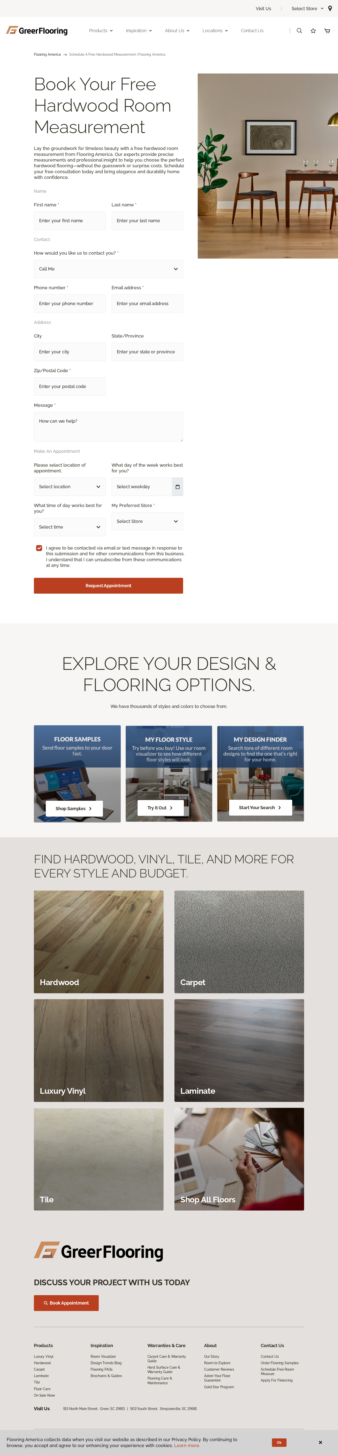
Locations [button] (212, 30)
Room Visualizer (103, 1356)
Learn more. (187, 1445)
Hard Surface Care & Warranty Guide (163, 1369)
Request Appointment (109, 585)
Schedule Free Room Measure (277, 1371)
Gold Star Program (219, 1387)
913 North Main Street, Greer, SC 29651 (94, 1409)
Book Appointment (69, 1303)
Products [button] (98, 30)
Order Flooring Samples (280, 1363)
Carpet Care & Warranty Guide (166, 1359)
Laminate (41, 1376)
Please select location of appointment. (60, 467)
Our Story (211, 1356)
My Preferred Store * (133, 505)
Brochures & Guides (106, 1376)
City (38, 336)
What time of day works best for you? (68, 508)
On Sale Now (44, 1395)
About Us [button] (174, 30)
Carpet (39, 1369)
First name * (46, 204)
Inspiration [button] (136, 30)
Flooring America (47, 54)
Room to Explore (217, 1363)
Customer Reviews (219, 1369)
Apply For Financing (276, 1380)
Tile (37, 1382)
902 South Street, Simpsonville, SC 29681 (163, 1409)
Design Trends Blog (106, 1363)
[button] (308, 8)
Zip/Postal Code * (52, 370)
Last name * (124, 204)
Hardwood (42, 1363)
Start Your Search (257, 807)
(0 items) (327, 31)
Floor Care (42, 1389)
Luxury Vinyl (43, 1356)
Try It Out (157, 807)
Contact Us (252, 30)
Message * (45, 405)
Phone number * (51, 287)
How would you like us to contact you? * (76, 253)
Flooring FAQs (101, 1369)
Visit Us (263, 8)
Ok (279, 1443)
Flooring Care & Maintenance (159, 1380)
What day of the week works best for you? (147, 467)
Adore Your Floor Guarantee (217, 1378)
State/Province (128, 336)
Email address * (128, 287)
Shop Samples (71, 808)
